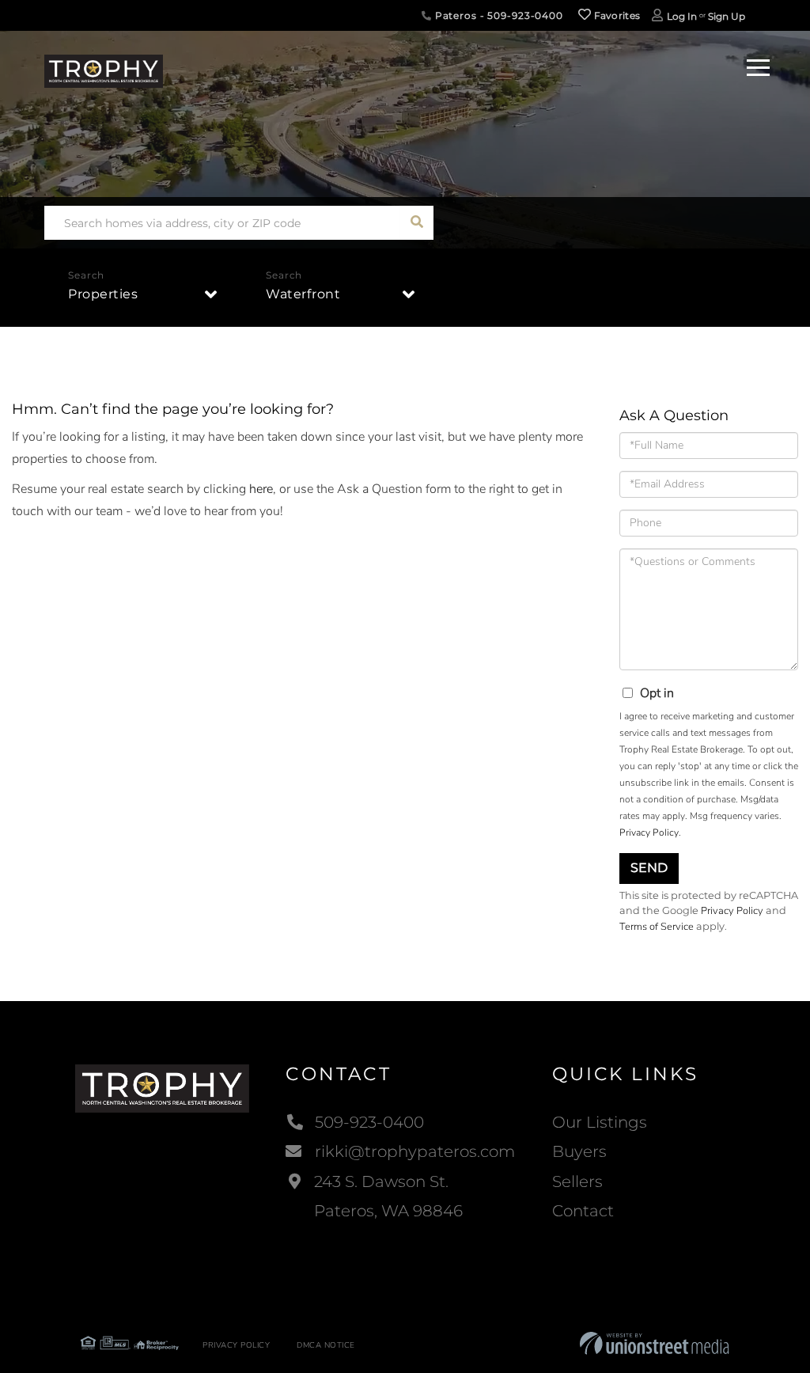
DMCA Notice (326, 1345)
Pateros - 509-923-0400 (497, 15)
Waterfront (303, 294)
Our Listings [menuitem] (599, 1122)
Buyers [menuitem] (579, 1151)
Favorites (615, 15)
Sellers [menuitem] (577, 1181)
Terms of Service (656, 927)
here (261, 489)
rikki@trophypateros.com (415, 1151)
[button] (416, 223)
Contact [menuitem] (583, 1210)
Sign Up (726, 16)
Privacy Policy (649, 832)
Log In (682, 16)
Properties (103, 294)
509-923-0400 (369, 1122)
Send (649, 867)
